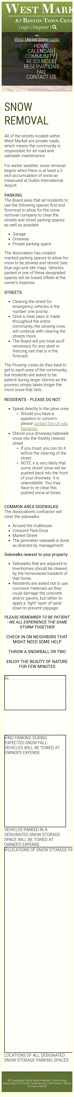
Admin (42, 1086)
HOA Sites (54, 1083)
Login (24, 27)
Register (41, 27)
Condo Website (31, 1083)
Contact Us (41, 77)
